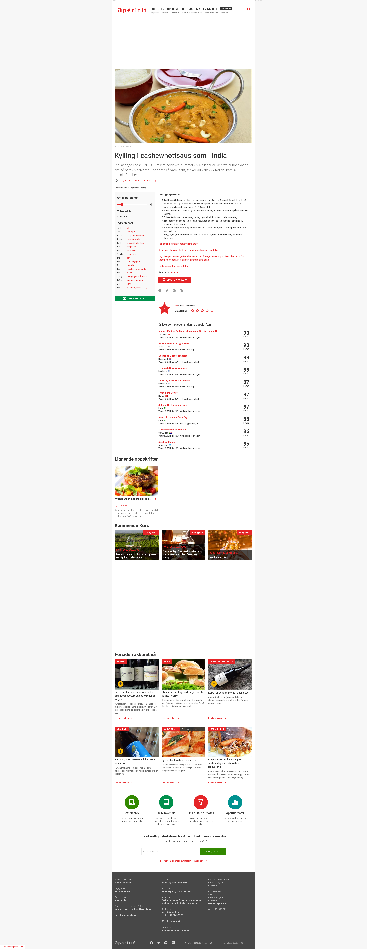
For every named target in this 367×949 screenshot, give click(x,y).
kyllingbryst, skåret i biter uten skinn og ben (146, 276)
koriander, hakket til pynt (138, 287)
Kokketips (224, 13)
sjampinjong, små (135, 280)
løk (128, 228)
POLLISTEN (157, 8)
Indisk (147, 180)
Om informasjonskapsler (126, 915)
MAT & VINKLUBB (206, 8)
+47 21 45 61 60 (176, 915)
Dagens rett (155, 13)
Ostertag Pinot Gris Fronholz (174, 380)
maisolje (130, 265)
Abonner (226, 9)
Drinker (174, 13)
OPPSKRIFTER (175, 8)
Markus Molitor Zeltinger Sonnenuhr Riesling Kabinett (187, 331)
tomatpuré (132, 232)
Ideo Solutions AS (235, 943)
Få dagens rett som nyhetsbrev (174, 266)
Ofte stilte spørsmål (171, 921)
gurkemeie (132, 254)
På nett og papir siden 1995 (174, 882)
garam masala (133, 239)
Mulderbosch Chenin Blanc (172, 429)
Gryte (155, 180)
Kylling (138, 180)
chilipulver (131, 247)
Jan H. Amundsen (123, 891)
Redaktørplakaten (142, 909)
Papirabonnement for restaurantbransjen (181, 900)
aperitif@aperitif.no (171, 912)
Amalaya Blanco (166, 442)
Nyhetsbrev (192, 13)
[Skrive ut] (181, 290)
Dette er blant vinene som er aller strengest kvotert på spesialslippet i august (135, 696)
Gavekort (182, 13)
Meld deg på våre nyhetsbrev (175, 930)
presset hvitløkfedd (135, 243)
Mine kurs (214, 13)
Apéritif (175, 272)
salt (128, 258)
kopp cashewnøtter (135, 235)
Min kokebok (203, 13)
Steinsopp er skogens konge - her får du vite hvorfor (183, 694)
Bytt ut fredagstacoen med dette (181, 760)
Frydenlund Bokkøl (168, 392)
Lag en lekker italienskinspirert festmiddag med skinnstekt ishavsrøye (226, 763)
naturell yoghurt (134, 261)
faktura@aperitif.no (217, 903)
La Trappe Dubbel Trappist (172, 355)
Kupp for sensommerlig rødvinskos (228, 692)
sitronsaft (131, 250)
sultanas (131, 273)
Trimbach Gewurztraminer (172, 368)
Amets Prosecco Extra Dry (172, 417)
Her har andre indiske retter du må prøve (178, 243)
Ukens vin (166, 13)
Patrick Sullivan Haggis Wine (173, 343)
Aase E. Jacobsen (123, 882)
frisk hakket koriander (137, 269)
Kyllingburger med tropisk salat (133, 498)
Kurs (190, 8)
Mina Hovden (121, 900)
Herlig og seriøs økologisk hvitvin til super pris (135, 761)
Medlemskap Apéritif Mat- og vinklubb (180, 903)
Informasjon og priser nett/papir (177, 891)
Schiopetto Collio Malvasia (172, 405)
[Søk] (249, 9)
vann (129, 284)
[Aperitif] (132, 10)
